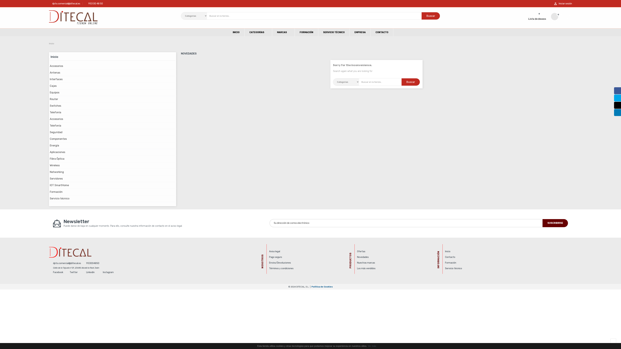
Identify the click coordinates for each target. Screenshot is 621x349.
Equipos (54, 92)
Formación (56, 191)
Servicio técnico (59, 198)
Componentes (58, 138)
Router (54, 99)
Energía (54, 145)
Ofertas (361, 251)
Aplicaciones (57, 152)
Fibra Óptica (57, 158)
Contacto (450, 257)
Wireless (55, 165)
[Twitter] (617, 98)
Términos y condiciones (281, 268)
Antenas (55, 72)
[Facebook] (617, 90)
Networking (57, 172)
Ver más (372, 346)
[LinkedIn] (617, 112)
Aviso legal (274, 251)
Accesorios (56, 66)
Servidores (56, 178)
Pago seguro (275, 257)
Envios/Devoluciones (280, 262)
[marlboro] (156, 252)
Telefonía (55, 112)
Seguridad (56, 132)
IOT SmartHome (59, 185)
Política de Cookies (322, 287)
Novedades (363, 257)
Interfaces (56, 79)
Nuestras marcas (366, 262)
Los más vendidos (366, 268)
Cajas (53, 85)
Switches (55, 105)
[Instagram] (617, 105)
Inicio (54, 57)
